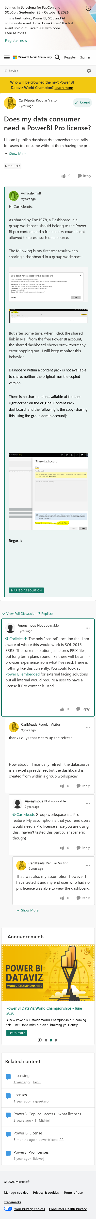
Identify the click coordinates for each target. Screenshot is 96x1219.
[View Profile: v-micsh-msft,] (14, 196)
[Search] (57, 57)
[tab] (45, 1040)
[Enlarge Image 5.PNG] (48, 491)
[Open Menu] (88, 70)
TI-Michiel (42, 1120)
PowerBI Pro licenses (31, 1152)
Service (13, 71)
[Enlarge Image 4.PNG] (48, 284)
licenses (20, 1094)
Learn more (64, 87)
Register (70, 57)
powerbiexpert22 (51, 1139)
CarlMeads (27, 100)
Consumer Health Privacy (68, 1209)
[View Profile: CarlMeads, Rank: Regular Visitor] (10, 103)
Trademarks (12, 1202)
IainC (37, 1082)
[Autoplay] (40, 1040)
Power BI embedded (22, 673)
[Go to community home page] (32, 57)
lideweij (38, 1158)
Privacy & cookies (46, 1192)
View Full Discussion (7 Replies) (29, 613)
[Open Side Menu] (6, 57)
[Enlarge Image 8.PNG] (48, 316)
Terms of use (73, 1192)
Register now (16, 40)
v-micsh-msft (31, 193)
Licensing (22, 1075)
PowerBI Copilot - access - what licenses (47, 1113)
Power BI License (28, 1133)
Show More (17, 153)
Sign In (85, 57)
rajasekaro (40, 1101)
